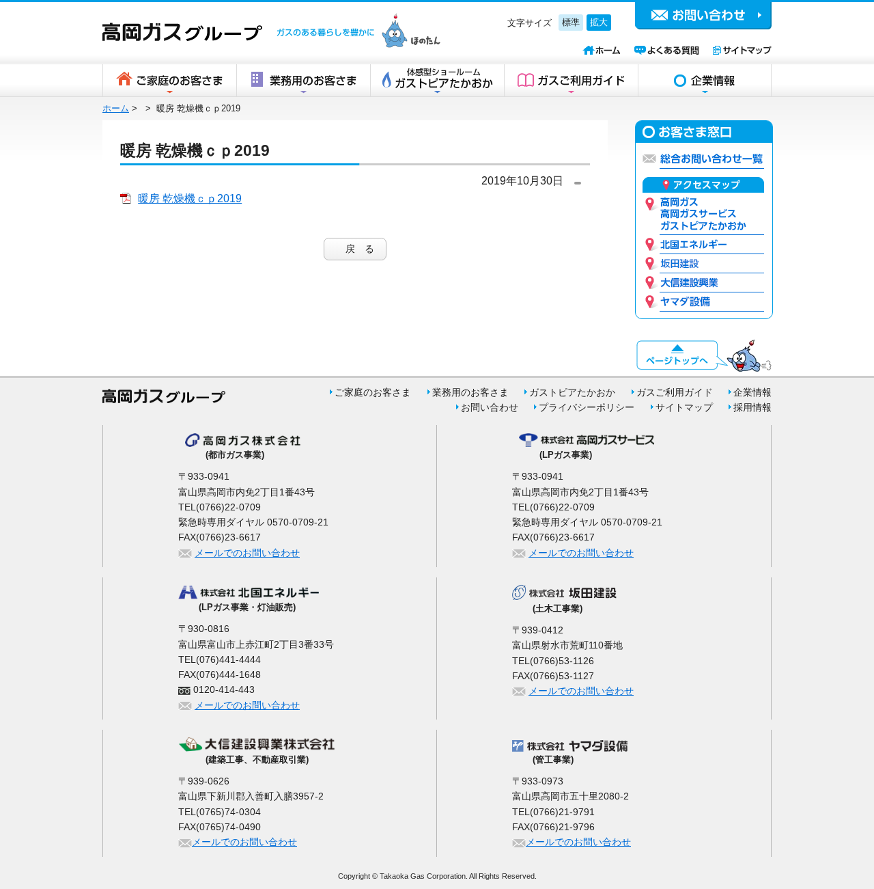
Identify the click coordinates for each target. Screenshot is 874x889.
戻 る (360, 248)
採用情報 (752, 407)
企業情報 (705, 80)
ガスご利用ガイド (571, 80)
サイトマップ (684, 407)
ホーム (115, 108)
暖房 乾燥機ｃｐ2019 (190, 198)
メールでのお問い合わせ (247, 552)
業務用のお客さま (303, 80)
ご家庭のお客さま (169, 80)
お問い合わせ (489, 407)
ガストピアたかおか (572, 392)
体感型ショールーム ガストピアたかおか (437, 80)
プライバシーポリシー (586, 407)
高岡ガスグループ (182, 32)
